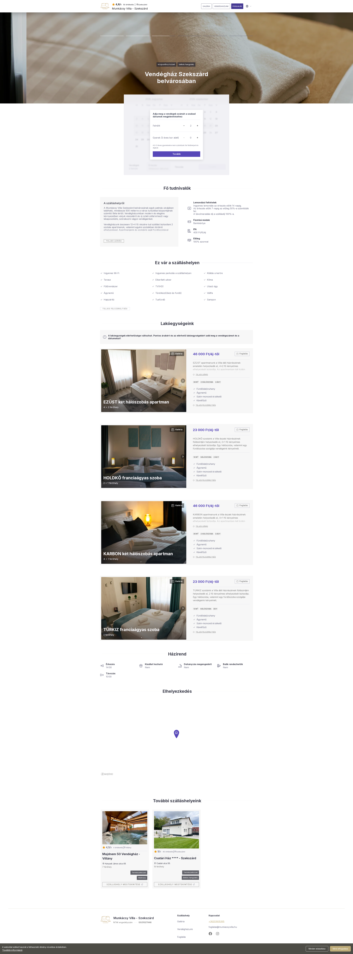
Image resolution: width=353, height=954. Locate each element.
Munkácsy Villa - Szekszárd (130, 8)
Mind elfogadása (340, 949)
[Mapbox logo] (107, 774)
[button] (184, 125)
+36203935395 (216, 921)
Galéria (178, 353)
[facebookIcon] (211, 933)
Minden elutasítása (317, 949)
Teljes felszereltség (206, 405)
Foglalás (244, 353)
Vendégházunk (185, 929)
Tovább (177, 154)
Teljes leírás (202, 375)
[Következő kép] (183, 381)
